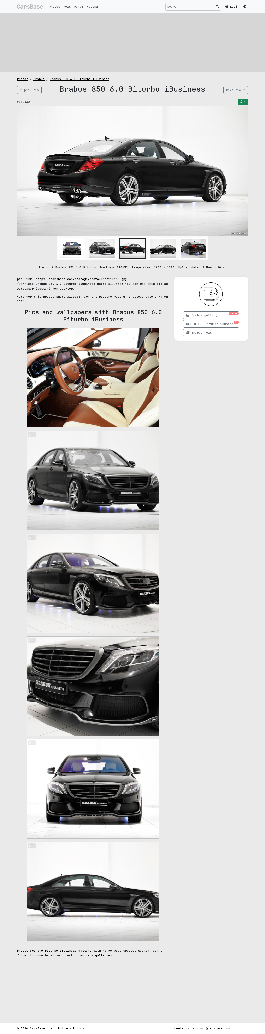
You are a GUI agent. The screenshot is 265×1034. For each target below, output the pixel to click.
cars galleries (99, 955)
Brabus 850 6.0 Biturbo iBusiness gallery (55, 950)
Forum (78, 6)
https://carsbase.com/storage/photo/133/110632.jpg (81, 279)
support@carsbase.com (211, 1028)
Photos (54, 6)
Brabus (39, 79)
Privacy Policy (71, 1028)
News (67, 6)
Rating (92, 6)
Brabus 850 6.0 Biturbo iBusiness (79, 79)
